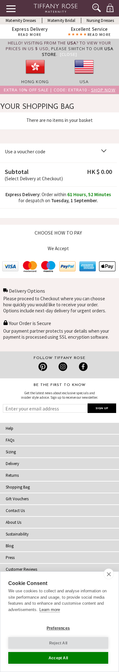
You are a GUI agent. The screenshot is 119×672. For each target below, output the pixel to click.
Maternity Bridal (61, 20)
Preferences (58, 628)
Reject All (58, 643)
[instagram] (63, 366)
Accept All (58, 658)
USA (84, 81)
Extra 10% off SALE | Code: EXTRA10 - (60, 90)
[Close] (68, 54)
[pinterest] (43, 366)
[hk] (35, 76)
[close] (108, 574)
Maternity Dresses (21, 20)
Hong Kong (35, 81)
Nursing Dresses (100, 20)
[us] (84, 76)
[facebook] (82, 366)
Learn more (49, 609)
